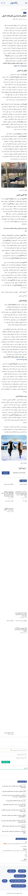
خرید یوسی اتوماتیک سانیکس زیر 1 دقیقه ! (8, 509)
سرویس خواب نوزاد (20, 876)
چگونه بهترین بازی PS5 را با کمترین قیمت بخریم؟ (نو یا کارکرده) (21, 629)
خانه (24, 9)
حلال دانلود (22, 871)
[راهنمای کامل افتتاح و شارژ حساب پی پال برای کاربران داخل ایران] (21, 556)
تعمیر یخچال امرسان (8, 733)
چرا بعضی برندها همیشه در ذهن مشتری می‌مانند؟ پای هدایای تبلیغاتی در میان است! (21, 494)
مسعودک (25, 849)
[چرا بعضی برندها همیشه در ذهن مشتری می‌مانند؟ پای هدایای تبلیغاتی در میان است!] (21, 487)
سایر (22, 9)
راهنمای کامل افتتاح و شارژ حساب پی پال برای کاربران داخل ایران (21, 614)
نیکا (26, 842)
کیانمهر (25, 859)
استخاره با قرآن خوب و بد (18, 886)
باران (26, 855)
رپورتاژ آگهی (22, 468)
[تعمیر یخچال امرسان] (7, 675)
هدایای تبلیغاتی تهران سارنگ (18, 881)
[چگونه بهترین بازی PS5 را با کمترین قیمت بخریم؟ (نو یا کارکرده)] (21, 623)
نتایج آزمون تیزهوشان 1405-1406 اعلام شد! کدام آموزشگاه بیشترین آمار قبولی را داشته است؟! (7, 494)
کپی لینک (6, 473)
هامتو (4, 881)
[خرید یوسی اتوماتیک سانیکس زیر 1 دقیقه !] (7, 503)
